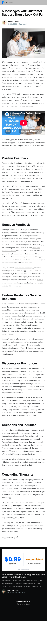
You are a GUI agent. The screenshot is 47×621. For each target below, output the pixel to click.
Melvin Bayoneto (12, 590)
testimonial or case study (11, 178)
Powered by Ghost (23, 604)
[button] (43, 3)
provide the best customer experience (18, 77)
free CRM (12, 94)
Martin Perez (13, 22)
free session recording (23, 267)
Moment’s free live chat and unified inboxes (23, 502)
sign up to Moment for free (29, 525)
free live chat (20, 186)
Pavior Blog (20, 601)
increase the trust (8, 195)
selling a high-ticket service (28, 389)
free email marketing (29, 409)
